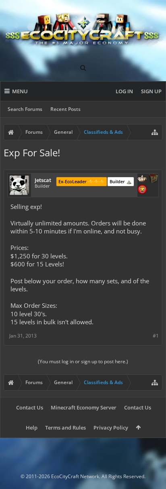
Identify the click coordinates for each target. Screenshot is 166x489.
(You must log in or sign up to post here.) (83, 361)
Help (31, 427)
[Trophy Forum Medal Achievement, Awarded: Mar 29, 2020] (142, 190)
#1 (156, 336)
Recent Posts (65, 109)
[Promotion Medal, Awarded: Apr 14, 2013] (153, 179)
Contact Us (29, 407)
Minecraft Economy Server (83, 407)
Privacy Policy (110, 427)
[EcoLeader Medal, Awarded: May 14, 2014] (142, 179)
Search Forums (25, 109)
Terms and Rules (65, 427)
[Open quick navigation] (154, 132)
